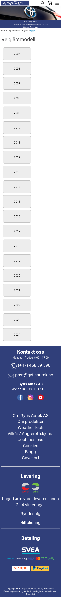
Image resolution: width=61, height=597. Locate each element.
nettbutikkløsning (31, 591)
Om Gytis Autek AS (31, 415)
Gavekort (30, 457)
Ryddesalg (30, 513)
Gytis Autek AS (30, 384)
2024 (17, 334)
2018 (17, 246)
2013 (17, 172)
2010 (17, 127)
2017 (17, 231)
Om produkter (30, 421)
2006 (17, 68)
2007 (17, 83)
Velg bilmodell (13, 30)
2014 (17, 187)
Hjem (3, 30)
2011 (17, 142)
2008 (17, 98)
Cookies (30, 445)
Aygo (32, 30)
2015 (17, 201)
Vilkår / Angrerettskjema (31, 433)
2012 (17, 157)
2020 (17, 275)
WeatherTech (30, 427)
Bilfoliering (31, 522)
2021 (17, 290)
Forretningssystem (12, 591)
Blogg (30, 451)
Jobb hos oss (30, 439)
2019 (17, 260)
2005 (17, 54)
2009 (17, 113)
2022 (17, 305)
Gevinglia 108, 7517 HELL (31, 389)
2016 (17, 216)
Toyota (25, 30)
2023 (17, 320)
